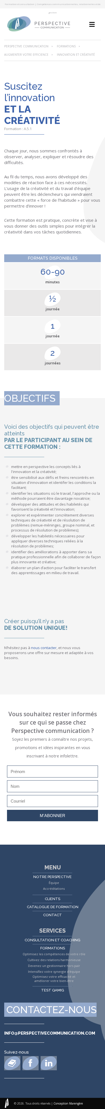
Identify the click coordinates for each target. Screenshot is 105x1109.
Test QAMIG (52, 990)
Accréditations (54, 888)
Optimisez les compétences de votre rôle (54, 954)
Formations (66, 46)
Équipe (54, 883)
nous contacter (44, 647)
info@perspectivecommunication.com (49, 1033)
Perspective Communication (26, 46)
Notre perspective (52, 877)
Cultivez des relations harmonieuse (54, 960)
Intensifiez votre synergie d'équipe (54, 971)
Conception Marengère (68, 1103)
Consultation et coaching (52, 940)
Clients (52, 899)
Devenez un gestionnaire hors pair (54, 966)
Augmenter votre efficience (26, 55)
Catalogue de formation (52, 907)
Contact (52, 915)
